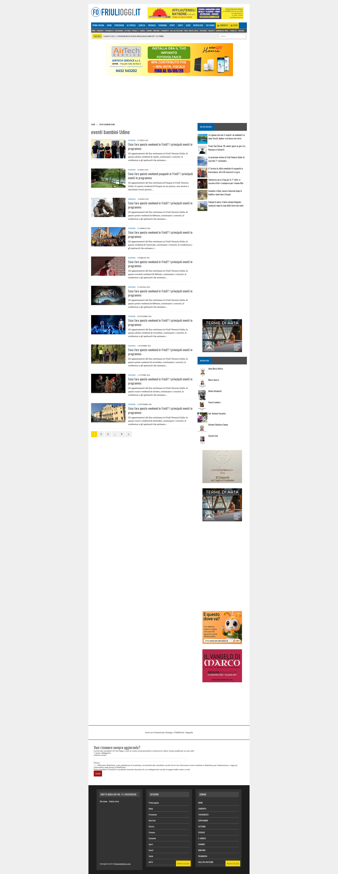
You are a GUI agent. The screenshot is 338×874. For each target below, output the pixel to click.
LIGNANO (149, 30)
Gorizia (142, 25)
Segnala (189, 732)
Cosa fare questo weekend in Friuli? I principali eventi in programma (160, 146)
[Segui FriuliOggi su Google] (222, 222)
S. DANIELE (142, 30)
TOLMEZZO (233, 30)
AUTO (151, 862)
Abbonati (224, 25)
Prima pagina (98, 25)
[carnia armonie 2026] (222, 481)
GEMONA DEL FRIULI (222, 30)
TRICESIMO (203, 30)
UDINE (93, 30)
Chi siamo (210, 25)
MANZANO (156, 30)
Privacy (97, 763)
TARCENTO (211, 30)
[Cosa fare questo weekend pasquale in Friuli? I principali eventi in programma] (108, 185)
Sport (172, 25)
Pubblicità (179, 732)
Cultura (132, 140)
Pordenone (119, 25)
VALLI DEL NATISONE (176, 30)
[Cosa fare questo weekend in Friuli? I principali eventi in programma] (108, 156)
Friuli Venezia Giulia (191, 30)
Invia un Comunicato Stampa (159, 732)
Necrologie (198, 25)
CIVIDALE (134, 30)
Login (235, 25)
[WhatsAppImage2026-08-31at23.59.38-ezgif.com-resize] (222, 642)
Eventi (180, 25)
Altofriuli (131, 25)
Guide (188, 25)
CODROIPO (100, 30)
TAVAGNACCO (109, 30)
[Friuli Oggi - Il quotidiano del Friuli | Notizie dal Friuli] (115, 12)
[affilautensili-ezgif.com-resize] (195, 17)
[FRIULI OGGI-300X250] (222, 680)
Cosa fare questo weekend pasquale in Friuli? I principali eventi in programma (160, 175)
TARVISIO (241, 30)
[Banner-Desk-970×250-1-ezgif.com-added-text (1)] (169, 74)
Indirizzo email (100, 755)
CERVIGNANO (119, 30)
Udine (109, 25)
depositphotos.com (123, 864)
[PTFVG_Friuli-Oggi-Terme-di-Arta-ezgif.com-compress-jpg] (222, 350)
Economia (162, 25)
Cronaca (152, 25)
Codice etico (114, 801)
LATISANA (127, 30)
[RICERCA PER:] (232, 35)
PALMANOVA (165, 30)
